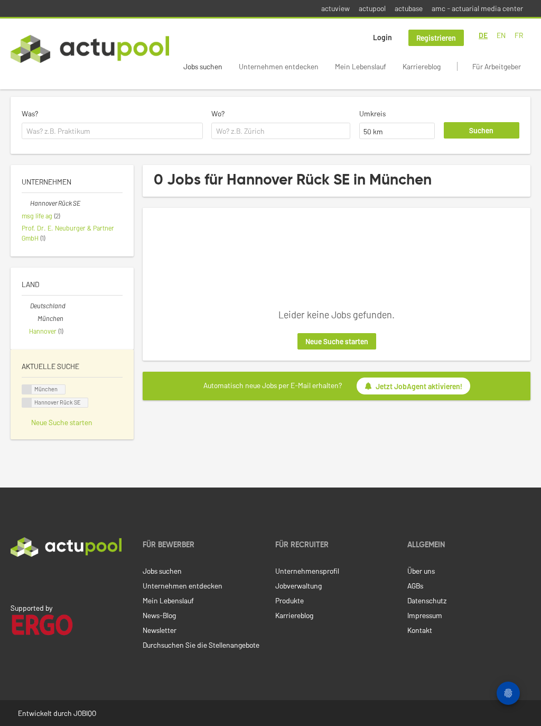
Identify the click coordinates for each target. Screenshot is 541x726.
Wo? (218, 113)
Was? (30, 113)
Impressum (424, 615)
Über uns (421, 570)
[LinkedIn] (16, 579)
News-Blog (159, 615)
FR (519, 35)
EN (501, 35)
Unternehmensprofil (307, 570)
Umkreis (372, 113)
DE (483, 35)
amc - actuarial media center (477, 8)
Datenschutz (426, 600)
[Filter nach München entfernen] (33, 318)
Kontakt (419, 630)
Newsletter (159, 630)
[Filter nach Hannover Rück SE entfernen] (26, 203)
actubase (409, 8)
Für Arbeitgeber (496, 66)
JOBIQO (84, 713)
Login (382, 37)
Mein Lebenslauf (360, 66)
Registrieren (436, 37)
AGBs (415, 585)
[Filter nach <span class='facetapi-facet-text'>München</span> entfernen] (27, 389)
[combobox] (112, 131)
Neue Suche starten (336, 341)
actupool (372, 8)
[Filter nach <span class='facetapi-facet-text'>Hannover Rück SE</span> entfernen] (27, 402)
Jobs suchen (202, 66)
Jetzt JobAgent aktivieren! (419, 386)
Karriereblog (422, 66)
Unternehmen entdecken (279, 66)
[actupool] (90, 49)
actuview (335, 8)
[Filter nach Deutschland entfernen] (26, 305)
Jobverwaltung (298, 585)
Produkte (289, 600)
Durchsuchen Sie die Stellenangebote (201, 644)
